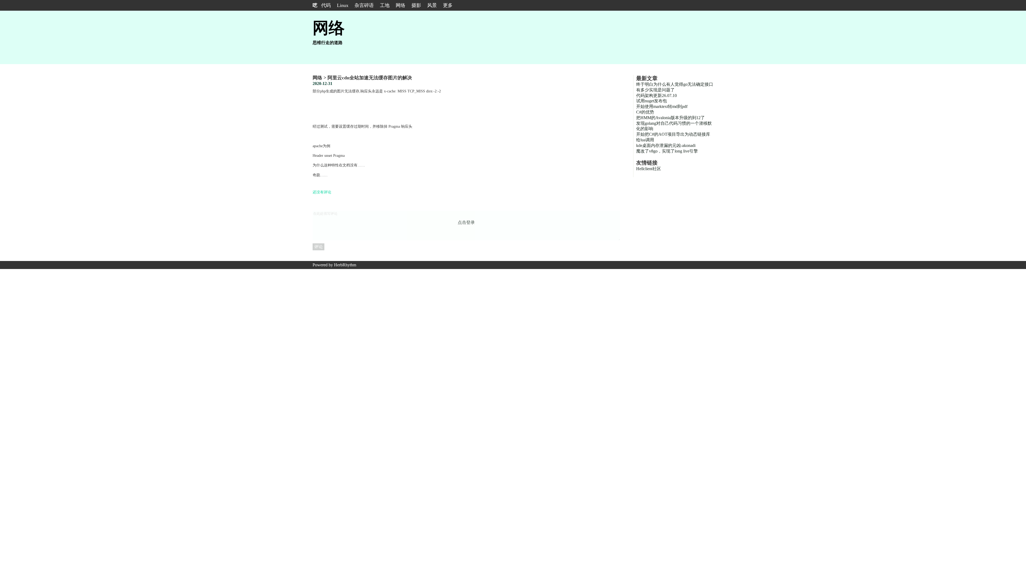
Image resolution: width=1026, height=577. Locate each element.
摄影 (416, 5)
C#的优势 (645, 112)
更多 (448, 5)
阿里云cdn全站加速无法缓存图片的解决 (370, 77)
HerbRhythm (345, 265)
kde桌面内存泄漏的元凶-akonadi (665, 145)
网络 (400, 5)
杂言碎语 (364, 5)
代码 (326, 5)
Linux (342, 5)
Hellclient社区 (648, 168)
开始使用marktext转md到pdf (661, 106)
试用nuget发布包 (651, 101)
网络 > (320, 77)
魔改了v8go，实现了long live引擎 (667, 151)
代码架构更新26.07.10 (656, 95)
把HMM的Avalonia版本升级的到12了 (670, 117)
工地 (385, 5)
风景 (432, 5)
